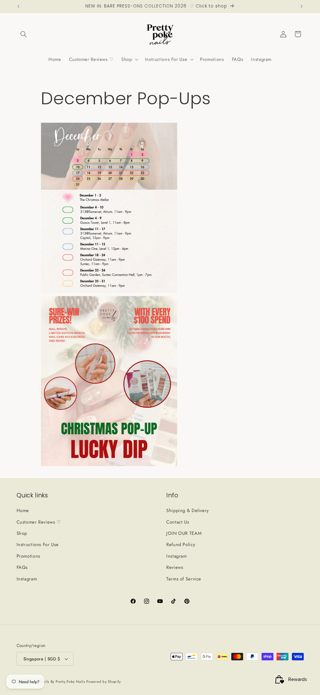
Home (23, 510)
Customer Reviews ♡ (39, 522)
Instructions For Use (38, 544)
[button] (24, 34)
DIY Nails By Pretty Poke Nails (59, 681)
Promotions (28, 556)
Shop (22, 533)
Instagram (27, 578)
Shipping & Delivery (187, 510)
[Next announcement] (301, 6)
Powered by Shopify (103, 681)
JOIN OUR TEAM (184, 533)
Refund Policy (180, 544)
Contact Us (177, 522)
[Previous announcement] (18, 6)
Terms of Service (183, 578)
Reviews (174, 567)
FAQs (22, 567)
